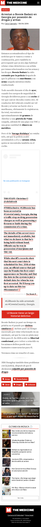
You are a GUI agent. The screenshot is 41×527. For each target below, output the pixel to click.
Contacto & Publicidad (16, 515)
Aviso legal (29, 515)
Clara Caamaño (11, 23)
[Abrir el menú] (38, 2)
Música (5, 10)
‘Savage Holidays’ (21, 133)
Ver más (21, 498)
